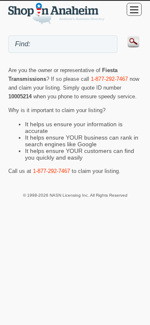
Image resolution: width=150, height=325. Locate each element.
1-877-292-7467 (109, 79)
